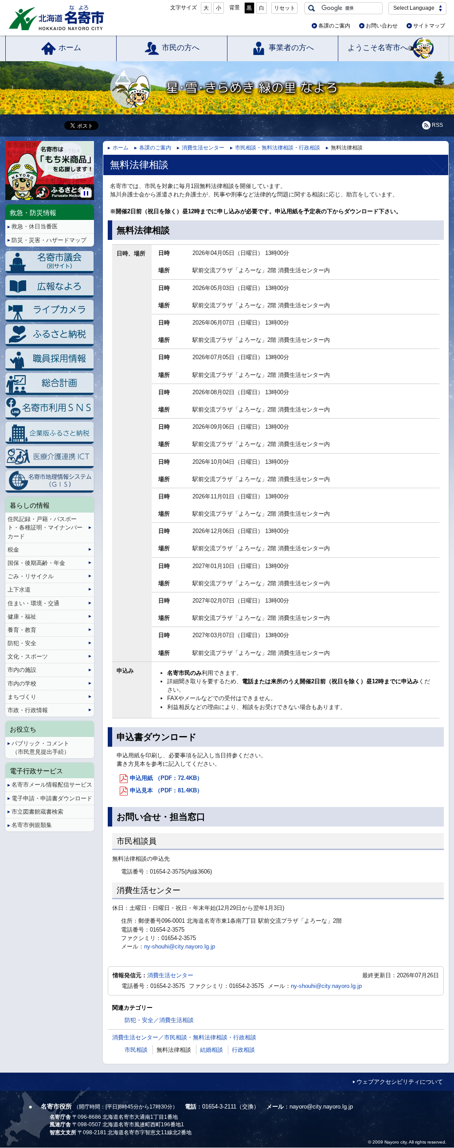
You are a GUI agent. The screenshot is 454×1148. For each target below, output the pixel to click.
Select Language (413, 8)
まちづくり (22, 697)
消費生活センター (203, 147)
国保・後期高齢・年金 (36, 563)
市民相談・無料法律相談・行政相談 (277, 147)
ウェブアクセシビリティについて (399, 1081)
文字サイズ (183, 7)
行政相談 (243, 1049)
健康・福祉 (22, 616)
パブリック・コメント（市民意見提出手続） (41, 747)
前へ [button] (7, 163)
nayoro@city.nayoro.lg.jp (321, 1106)
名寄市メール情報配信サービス (52, 784)
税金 (13, 549)
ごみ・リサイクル (31, 576)
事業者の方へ (291, 47)
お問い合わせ (382, 26)
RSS (437, 125)
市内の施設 (22, 669)
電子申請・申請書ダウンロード (52, 798)
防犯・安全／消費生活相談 (159, 1020)
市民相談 (136, 1049)
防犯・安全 (22, 643)
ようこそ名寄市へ (378, 47)
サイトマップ (429, 26)
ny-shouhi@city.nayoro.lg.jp (179, 946)
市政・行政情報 (28, 710)
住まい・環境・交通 (33, 603)
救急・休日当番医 (35, 226)
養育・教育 (22, 630)
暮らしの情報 (30, 505)
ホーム (70, 47)
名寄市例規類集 (32, 825)
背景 (234, 7)
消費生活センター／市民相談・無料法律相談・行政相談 (184, 1037)
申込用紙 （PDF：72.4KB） (166, 778)
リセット (284, 8)
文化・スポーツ (28, 656)
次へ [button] (92, 163)
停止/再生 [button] (86, 193)
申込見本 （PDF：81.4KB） (166, 790)
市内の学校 (22, 683)
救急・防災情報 (33, 212)
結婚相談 (211, 1049)
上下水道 (19, 589)
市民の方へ (181, 47)
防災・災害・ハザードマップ (49, 240)
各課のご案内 (334, 26)
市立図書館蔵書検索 (37, 811)
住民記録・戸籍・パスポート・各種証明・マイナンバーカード (45, 527)
